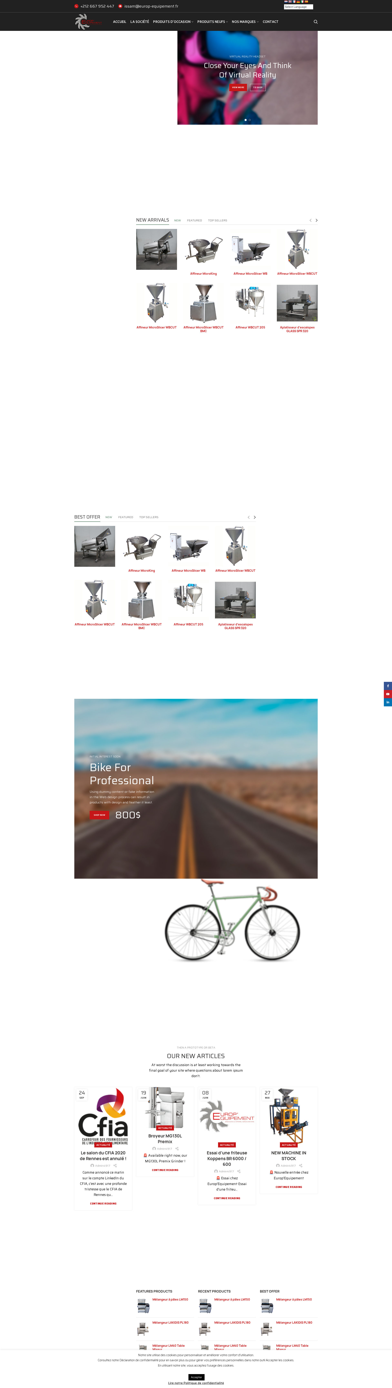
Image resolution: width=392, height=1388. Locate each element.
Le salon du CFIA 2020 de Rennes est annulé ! (103, 1155)
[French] (294, 1)
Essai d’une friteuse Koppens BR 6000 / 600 (227, 1158)
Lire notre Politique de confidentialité (196, 1383)
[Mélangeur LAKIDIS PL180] (142, 1329)
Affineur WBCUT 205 (250, 327)
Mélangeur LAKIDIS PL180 (171, 1322)
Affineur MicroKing (203, 274)
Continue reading (103, 1203)
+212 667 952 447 (97, 6)
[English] (290, 1)
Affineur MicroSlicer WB (250, 274)
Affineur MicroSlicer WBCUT (297, 274)
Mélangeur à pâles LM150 (170, 1299)
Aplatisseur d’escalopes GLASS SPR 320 (297, 329)
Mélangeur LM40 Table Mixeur (169, 1347)
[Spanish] (306, 1)
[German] (298, 1)
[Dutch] (286, 1)
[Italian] (302, 1)
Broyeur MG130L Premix (165, 1138)
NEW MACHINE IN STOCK (288, 1155)
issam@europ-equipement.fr (151, 6)
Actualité (103, 1145)
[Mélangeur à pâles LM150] (142, 1306)
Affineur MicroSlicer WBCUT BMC (204, 329)
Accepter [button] (196, 1377)
